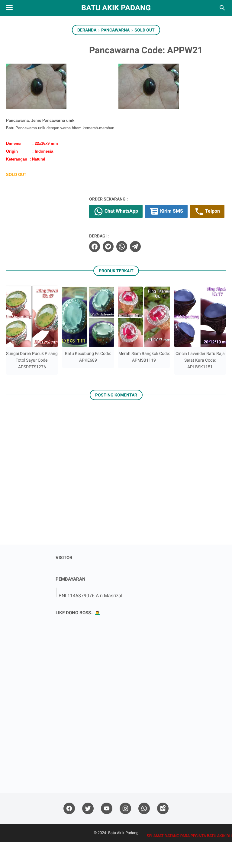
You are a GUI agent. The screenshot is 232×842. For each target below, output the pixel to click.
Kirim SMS (171, 211)
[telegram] (135, 246)
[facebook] (94, 246)
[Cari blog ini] (222, 8)
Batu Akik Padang (116, 7)
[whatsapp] (121, 246)
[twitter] (108, 246)
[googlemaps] (163, 808)
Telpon (212, 211)
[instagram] (125, 808)
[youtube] (106, 808)
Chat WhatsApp (120, 211)
